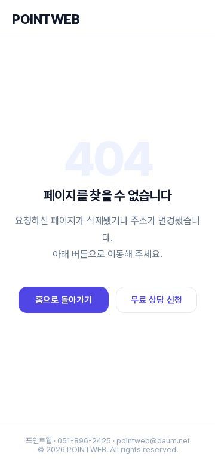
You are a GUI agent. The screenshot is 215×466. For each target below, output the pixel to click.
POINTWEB (45, 19)
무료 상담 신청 (156, 300)
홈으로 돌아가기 (63, 300)
